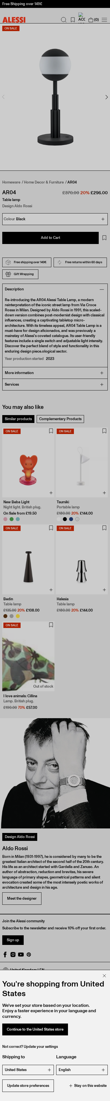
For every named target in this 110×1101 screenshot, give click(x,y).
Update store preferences (28, 1085)
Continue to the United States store (35, 1029)
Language (66, 1056)
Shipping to (13, 1056)
